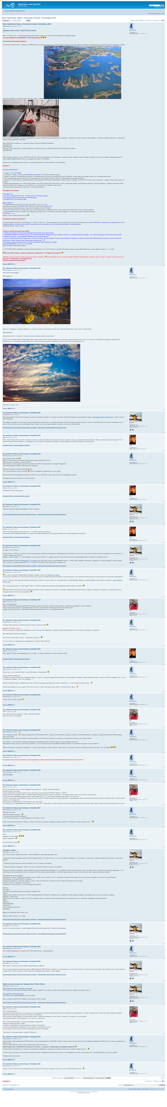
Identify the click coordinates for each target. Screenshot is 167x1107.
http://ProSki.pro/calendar (28, 30)
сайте (58, 471)
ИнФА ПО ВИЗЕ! (8, 774)
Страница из (157, 20)
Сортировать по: (79, 1078)
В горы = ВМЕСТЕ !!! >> (9, 264)
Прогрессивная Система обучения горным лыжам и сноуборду (20, 427)
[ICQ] (133, 430)
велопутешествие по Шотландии (28, 35)
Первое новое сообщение (137, 20)
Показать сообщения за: (58, 1078)
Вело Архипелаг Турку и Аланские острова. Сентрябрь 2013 (29, 18)
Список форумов (9, 10)
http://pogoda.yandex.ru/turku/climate (102, 417)
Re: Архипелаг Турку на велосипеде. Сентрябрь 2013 (21, 268)
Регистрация (156, 13)
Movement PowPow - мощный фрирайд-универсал (16, 445)
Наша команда (132, 1089)
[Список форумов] (10, 5)
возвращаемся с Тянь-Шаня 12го (30, 560)
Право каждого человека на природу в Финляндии (17, 988)
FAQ (150, 13)
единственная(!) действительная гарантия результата (52, 427)
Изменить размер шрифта (162, 10)
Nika (5, 601)
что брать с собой (9, 850)
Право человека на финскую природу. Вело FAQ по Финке (24, 984)
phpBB (80, 1091)
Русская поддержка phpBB (83, 1092)
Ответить (4, 20)
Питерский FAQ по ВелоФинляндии (13, 993)
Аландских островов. (53, 575)
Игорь (5, 437)
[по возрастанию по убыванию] (103, 1078)
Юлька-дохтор (7, 26)
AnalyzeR (6, 414)
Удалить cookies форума (143, 1089)
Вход (163, 13)
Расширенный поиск (159, 6)
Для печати (160, 10)
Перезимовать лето (20, 10)
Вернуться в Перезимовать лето (11, 1085)
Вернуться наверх (163, 265)
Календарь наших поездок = (12, 30)
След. (162, 1078)
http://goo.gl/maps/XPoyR (10, 169)
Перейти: (120, 1085)
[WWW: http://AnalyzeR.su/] (130, 430)
